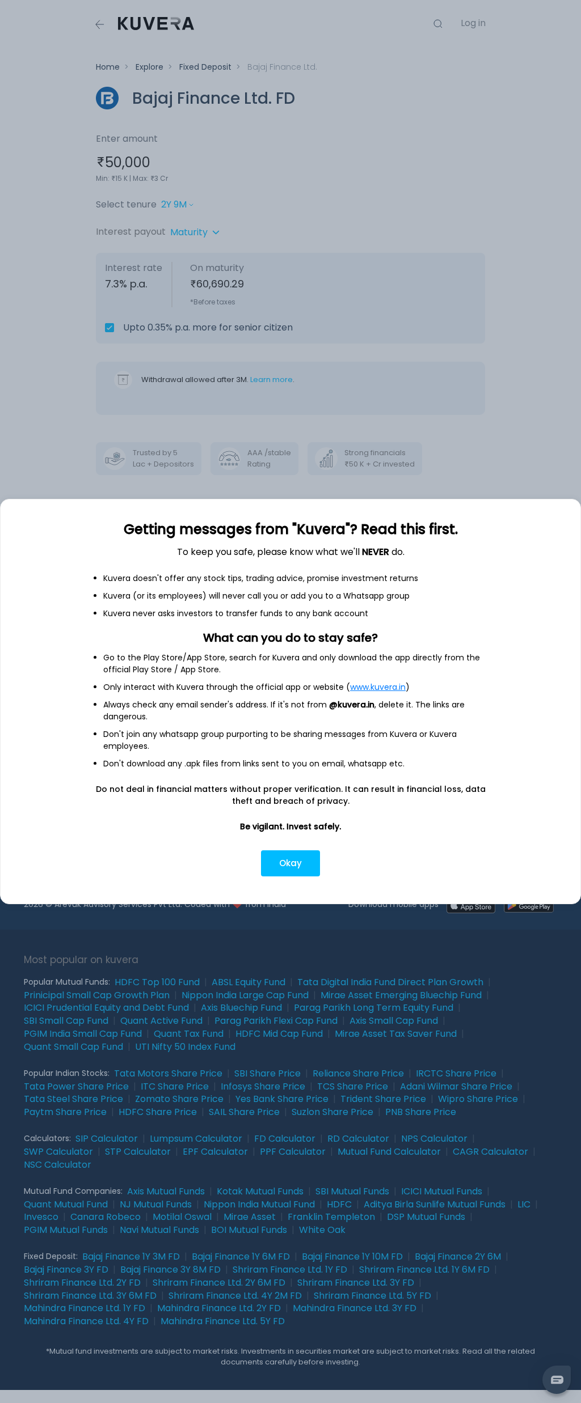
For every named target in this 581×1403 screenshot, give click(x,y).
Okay (290, 863)
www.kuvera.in (378, 687)
